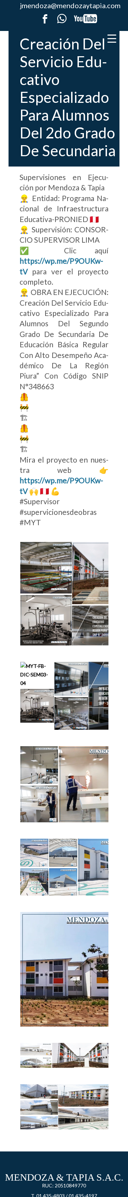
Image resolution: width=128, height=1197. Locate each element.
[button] (45, 567)
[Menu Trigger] (112, 38)
